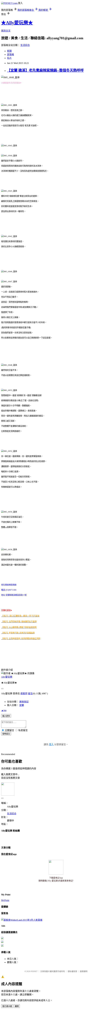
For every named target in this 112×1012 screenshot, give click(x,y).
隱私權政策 (72, 971)
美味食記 (24, 701)
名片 (9, 58)
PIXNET (34, 971)
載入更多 (6, 716)
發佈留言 (6, 734)
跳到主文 (5, 30)
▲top (3, 710)
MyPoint (5, 900)
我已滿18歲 (7, 1006)
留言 (30, 693)
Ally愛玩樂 (6, 677)
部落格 (10, 54)
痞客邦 (23, 693)
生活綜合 (25, 45)
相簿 (9, 51)
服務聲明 (84, 971)
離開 (17, 1006)
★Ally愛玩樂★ (17, 22)
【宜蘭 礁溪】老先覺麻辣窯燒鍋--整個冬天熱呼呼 (45, 70)
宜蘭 (21, 705)
